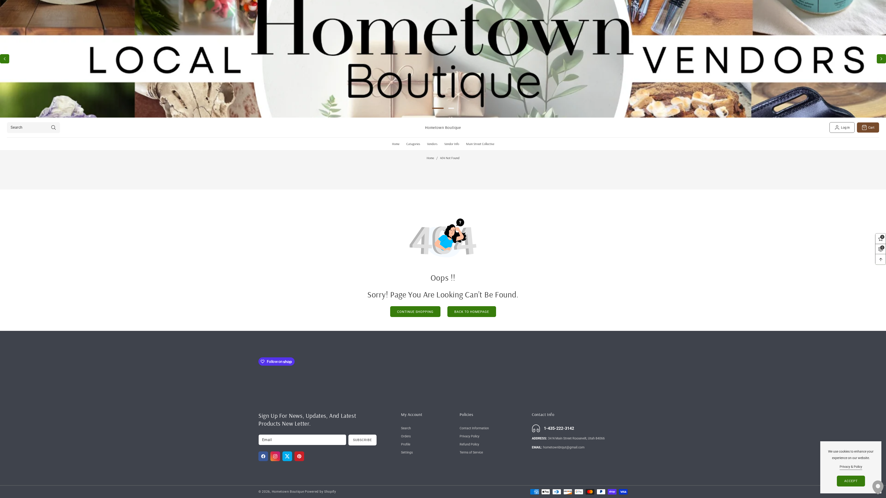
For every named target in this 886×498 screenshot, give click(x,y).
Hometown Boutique (288, 491)
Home (430, 158)
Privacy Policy (469, 436)
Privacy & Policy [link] (851, 466)
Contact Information (474, 428)
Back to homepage (471, 312)
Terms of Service (471, 452)
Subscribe (362, 440)
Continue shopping (415, 312)
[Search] (53, 127)
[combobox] (33, 127)
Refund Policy (469, 444)
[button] (881, 58)
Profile (405, 444)
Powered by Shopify (320, 491)
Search (406, 428)
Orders (406, 436)
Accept (851, 481)
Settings (407, 452)
